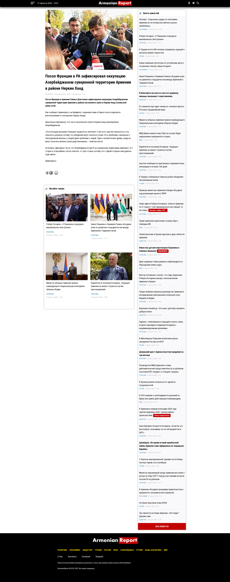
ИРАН (140, 140)
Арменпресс (50, 161)
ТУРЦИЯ (141, 56)
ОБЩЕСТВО (142, 100)
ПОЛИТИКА (50, 232)
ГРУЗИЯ (141, 389)
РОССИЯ (141, 113)
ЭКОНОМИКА (143, 29)
